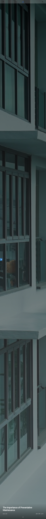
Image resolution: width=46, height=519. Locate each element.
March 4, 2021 (5, 513)
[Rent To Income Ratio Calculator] (1, 259)
